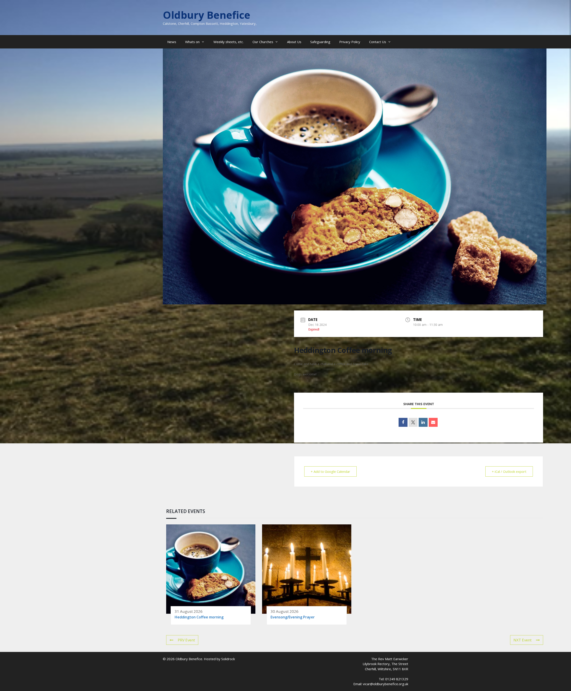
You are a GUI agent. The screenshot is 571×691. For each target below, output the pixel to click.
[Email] (433, 422)
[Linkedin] (423, 422)
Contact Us (377, 42)
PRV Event (186, 640)
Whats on (192, 42)
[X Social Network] (413, 422)
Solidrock (228, 659)
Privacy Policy (349, 42)
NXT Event (522, 640)
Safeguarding (320, 42)
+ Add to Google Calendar (330, 471)
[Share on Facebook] (403, 422)
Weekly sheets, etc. (228, 42)
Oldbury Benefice (206, 15)
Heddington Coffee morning (199, 617)
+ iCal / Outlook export (509, 471)
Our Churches (262, 42)
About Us (294, 42)
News (171, 42)
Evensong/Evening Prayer (293, 617)
